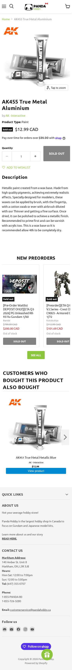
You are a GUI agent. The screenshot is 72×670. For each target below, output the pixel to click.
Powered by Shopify (36, 663)
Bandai (6, 320)
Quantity (7, 147)
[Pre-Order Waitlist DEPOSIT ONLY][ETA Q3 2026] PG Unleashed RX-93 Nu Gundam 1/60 (18, 310)
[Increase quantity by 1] (35, 156)
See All (36, 355)
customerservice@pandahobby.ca (30, 609)
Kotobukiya (52, 320)
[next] (65, 437)
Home (6, 19)
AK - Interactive (15, 115)
